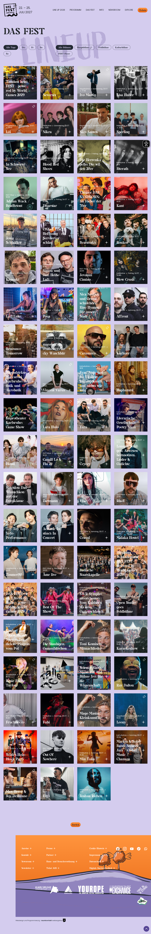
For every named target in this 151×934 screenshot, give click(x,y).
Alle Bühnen (64, 47)
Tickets (142, 10)
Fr (32, 47)
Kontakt (25, 855)
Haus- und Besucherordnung (60, 861)
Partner (50, 855)
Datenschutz (95, 861)
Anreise (25, 848)
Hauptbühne (83, 47)
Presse (49, 848)
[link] (118, 849)
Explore (129, 10)
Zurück (75, 824)
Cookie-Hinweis (97, 848)
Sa (41, 47)
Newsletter (26, 868)
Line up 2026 (59, 10)
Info (101, 10)
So (7, 53)
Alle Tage (11, 47)
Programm (75, 10)
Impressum (95, 855)
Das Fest (90, 10)
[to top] (146, 929)
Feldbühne (103, 47)
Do (23, 47)
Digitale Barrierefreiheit (101, 868)
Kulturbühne (121, 47)
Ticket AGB (51, 868)
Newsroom (114, 10)
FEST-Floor (64, 53)
